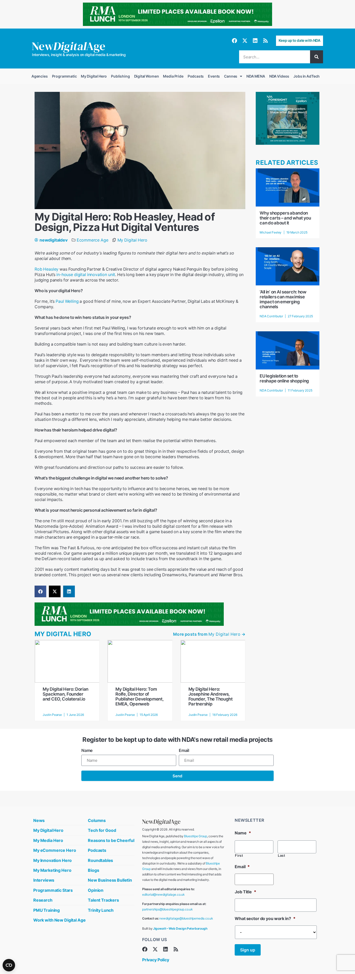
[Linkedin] (255, 41)
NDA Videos (279, 76)
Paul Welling (67, 301)
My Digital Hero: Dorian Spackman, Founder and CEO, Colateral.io (65, 694)
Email (184, 750)
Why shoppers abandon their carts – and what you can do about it (285, 217)
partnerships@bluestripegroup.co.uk (167, 909)
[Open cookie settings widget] (9, 965)
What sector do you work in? (265, 918)
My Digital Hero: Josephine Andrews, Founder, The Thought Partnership (210, 697)
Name (87, 750)
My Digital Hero (94, 76)
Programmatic (64, 76)
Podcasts (196, 76)
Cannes (230, 76)
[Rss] (265, 41)
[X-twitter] (245, 41)
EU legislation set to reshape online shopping (284, 378)
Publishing (120, 76)
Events (214, 76)
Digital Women (146, 76)
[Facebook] (234, 41)
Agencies (39, 76)
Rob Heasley (46, 269)
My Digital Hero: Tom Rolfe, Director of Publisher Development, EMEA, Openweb (139, 697)
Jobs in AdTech (306, 76)
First (239, 856)
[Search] (316, 56)
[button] (40, 591)
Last (281, 856)
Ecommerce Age (92, 240)
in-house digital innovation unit (85, 274)
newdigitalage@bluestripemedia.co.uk (186, 918)
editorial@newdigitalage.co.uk (163, 894)
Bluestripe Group (195, 836)
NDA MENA (255, 76)
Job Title (245, 891)
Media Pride (173, 76)
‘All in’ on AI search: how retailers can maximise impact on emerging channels (283, 299)
